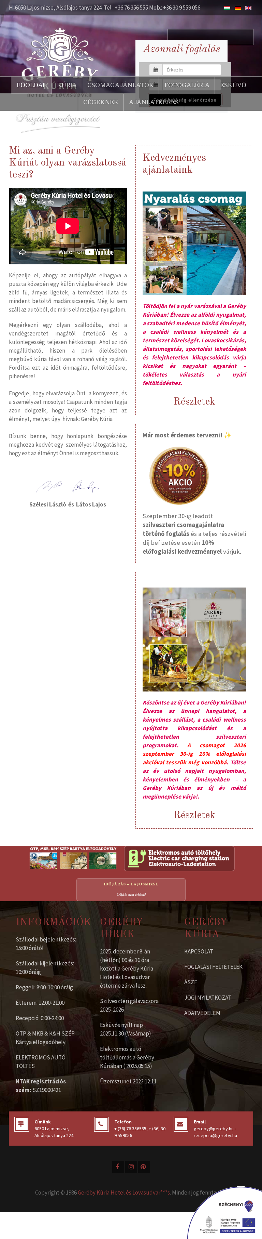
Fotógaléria (186, 85)
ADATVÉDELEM (202, 1013)
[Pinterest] (144, 1167)
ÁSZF (190, 982)
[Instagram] (131, 1167)
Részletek (194, 402)
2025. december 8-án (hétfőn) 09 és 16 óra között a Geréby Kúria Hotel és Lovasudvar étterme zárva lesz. (126, 968)
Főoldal (31, 85)
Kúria (67, 85)
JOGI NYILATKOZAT (207, 997)
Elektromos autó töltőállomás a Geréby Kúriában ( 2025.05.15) (127, 1057)
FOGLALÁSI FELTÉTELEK (213, 967)
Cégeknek (100, 102)
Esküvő (233, 85)
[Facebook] (118, 1167)
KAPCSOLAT (198, 951)
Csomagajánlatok (120, 85)
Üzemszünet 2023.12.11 (128, 1081)
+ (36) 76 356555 (130, 1128)
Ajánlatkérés (154, 102)
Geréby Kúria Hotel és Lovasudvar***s (124, 1192)
